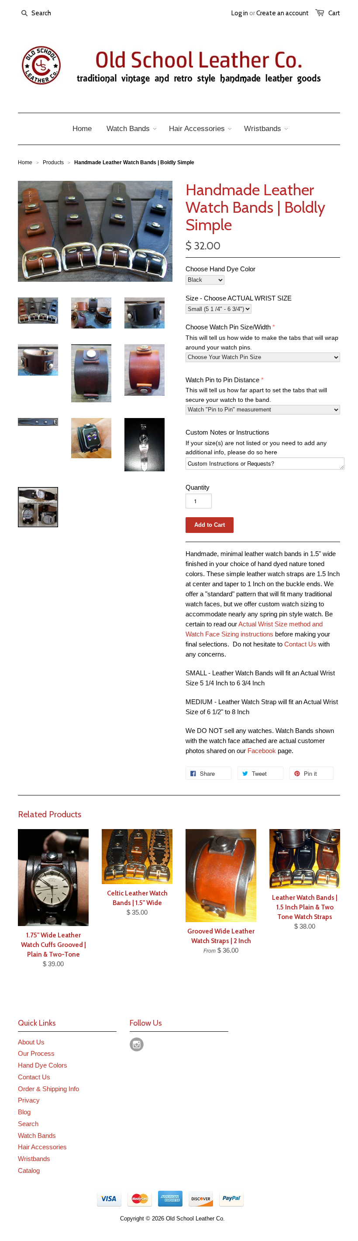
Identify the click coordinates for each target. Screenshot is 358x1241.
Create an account (282, 13)
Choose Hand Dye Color (220, 269)
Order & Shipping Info (48, 1088)
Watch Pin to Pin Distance (222, 380)
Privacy (29, 1100)
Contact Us (300, 644)
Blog (24, 1112)
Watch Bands (37, 1135)
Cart (334, 13)
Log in (239, 13)
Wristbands (34, 1158)
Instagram (137, 1044)
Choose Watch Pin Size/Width (228, 327)
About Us (31, 1042)
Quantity (198, 487)
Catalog (29, 1170)
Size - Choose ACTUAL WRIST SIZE (239, 298)
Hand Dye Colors (42, 1065)
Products (53, 162)
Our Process (36, 1053)
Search (28, 1123)
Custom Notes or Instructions (227, 432)
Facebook (262, 750)
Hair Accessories (42, 1147)
